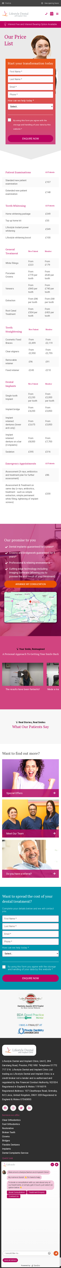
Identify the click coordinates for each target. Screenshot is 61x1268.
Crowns (6, 1136)
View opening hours (51, 3)
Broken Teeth (8, 1132)
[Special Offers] (30, 778)
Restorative (8, 1128)
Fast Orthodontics (11, 1124)
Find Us (8, 3)
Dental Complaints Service (15, 1153)
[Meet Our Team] (30, 818)
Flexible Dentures (11, 1144)
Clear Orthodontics (11, 1120)
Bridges (6, 1140)
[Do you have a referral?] (30, 858)
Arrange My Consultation (30, 584)
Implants (6, 1148)
